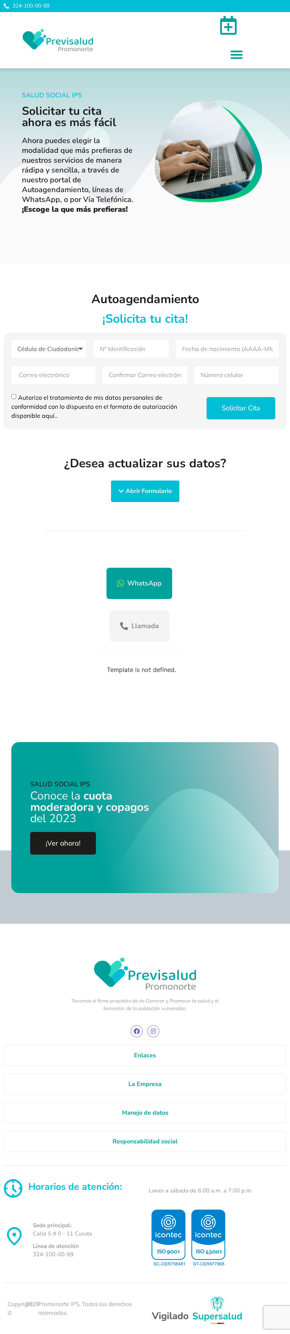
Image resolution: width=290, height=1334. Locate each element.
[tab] (139, 583)
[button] (237, 55)
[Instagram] (153, 1031)
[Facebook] (137, 1031)
